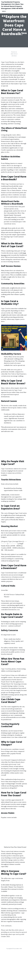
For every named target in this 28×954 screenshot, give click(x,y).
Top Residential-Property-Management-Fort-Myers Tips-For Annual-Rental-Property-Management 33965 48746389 (12, 5)
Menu (3, 11)
